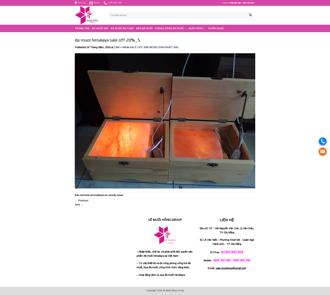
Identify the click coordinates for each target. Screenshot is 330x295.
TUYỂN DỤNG (216, 28)
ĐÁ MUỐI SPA (100, 28)
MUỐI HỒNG (195, 28)
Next (79, 204)
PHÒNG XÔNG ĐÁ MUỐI (169, 28)
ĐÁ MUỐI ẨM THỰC (122, 28)
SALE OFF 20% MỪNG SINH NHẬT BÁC (154, 47)
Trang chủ (82, 28)
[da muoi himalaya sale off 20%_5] (165, 120)
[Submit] (250, 15)
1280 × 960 (120, 47)
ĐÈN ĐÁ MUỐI (144, 28)
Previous (81, 200)
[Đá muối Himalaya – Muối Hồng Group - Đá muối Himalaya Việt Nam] (89, 15)
